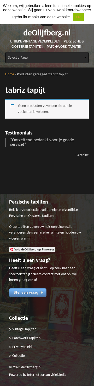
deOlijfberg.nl (47, 33)
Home (9, 74)
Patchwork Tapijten (26, 338)
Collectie (18, 356)
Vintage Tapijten (24, 329)
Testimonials (18, 133)
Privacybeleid (22, 347)
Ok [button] (78, 17)
